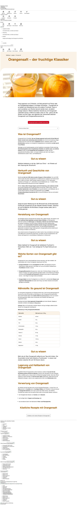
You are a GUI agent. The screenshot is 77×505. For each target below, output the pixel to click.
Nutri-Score (5, 468)
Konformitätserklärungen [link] (7, 492)
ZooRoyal (4, 477)
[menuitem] (3, 12)
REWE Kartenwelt (6, 475)
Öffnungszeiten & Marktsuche (8, 466)
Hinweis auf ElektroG (7, 491)
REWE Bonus (5, 437)
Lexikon (13, 55)
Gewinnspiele (5, 439)
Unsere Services (5, 438)
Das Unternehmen (6, 455)
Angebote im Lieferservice (7, 436)
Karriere (4, 456)
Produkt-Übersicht (6, 448)
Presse (4, 458)
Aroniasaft (4, 423)
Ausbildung (5, 457)
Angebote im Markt (6, 435)
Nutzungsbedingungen (7, 488)
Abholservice (5, 447)
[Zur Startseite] (4, 2)
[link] (40, 29)
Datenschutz (5, 486)
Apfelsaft (4, 427)
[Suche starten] (12, 45)
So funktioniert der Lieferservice (8, 446)
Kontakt (4, 459)
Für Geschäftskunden (6, 449)
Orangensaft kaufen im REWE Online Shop (38, 122)
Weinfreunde (5, 476)
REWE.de (8, 55)
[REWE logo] (2, 26)
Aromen (42, 266)
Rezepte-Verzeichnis (6, 465)
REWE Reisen (5, 473)
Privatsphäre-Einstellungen (7, 489)
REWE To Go (5, 474)
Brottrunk (4, 429)
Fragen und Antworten (7, 463)
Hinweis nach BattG (6, 490)
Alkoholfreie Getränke (7, 428)
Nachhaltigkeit (5, 454)
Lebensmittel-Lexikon (7, 464)
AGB (4, 485)
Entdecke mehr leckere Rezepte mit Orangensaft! (38, 415)
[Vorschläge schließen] (1, 47)
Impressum (5, 487)
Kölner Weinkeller (6, 478)
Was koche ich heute (6, 467)
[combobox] (5, 45)
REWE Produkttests (6, 440)
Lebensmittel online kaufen (7, 445)
